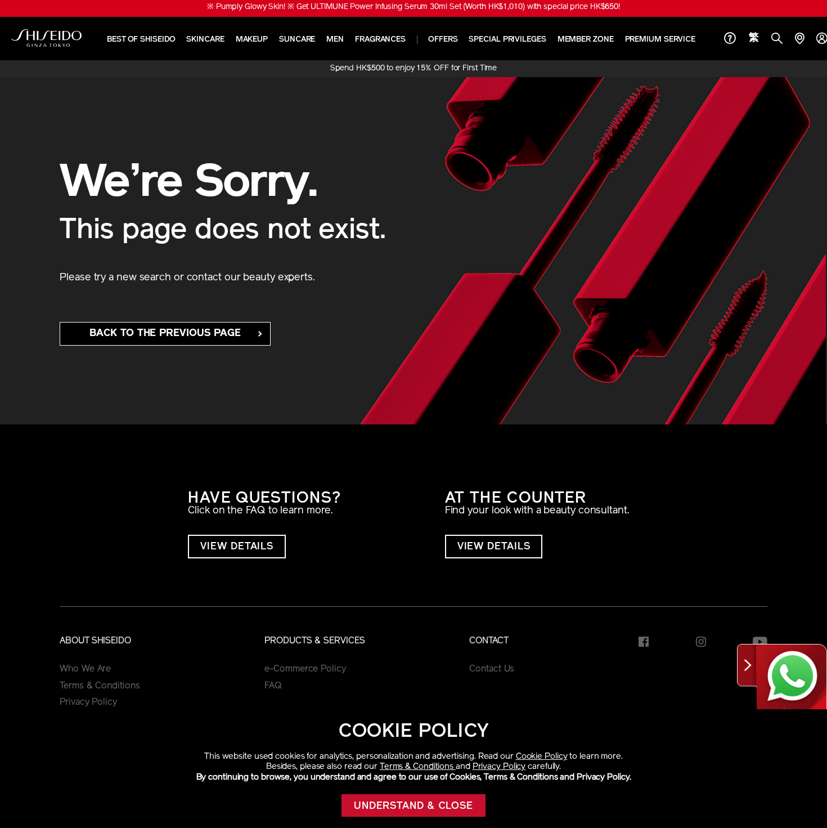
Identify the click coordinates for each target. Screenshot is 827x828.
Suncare (297, 39)
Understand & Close (413, 807)
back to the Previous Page (165, 334)
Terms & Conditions (418, 767)
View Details (236, 547)
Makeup (252, 39)
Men (335, 39)
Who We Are (85, 669)
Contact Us (491, 669)
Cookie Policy (542, 757)
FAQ (273, 686)
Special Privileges (507, 39)
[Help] (730, 39)
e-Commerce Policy (304, 669)
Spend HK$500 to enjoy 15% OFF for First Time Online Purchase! (413, 69)
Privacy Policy (499, 767)
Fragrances (380, 39)
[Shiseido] (46, 38)
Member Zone (586, 39)
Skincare (205, 39)
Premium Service (660, 39)
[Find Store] (799, 40)
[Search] (777, 40)
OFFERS (442, 39)
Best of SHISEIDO (141, 39)
